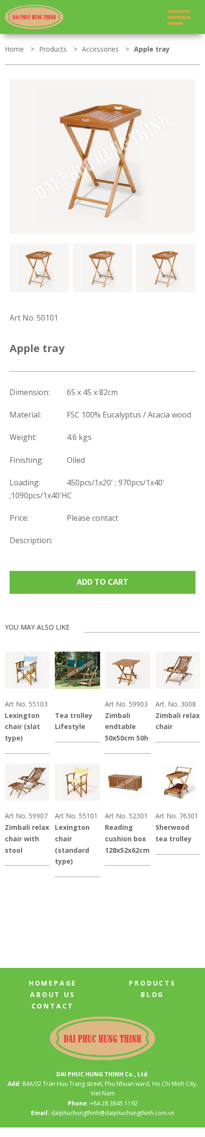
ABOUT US (52, 994)
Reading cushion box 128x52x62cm (127, 839)
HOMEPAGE (53, 982)
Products (53, 49)
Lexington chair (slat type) (22, 727)
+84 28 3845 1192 (114, 1103)
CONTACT (52, 1005)
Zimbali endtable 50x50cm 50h (126, 727)
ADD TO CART (102, 582)
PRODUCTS (152, 982)
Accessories (100, 49)
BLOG (152, 994)
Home (14, 49)
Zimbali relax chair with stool (27, 839)
